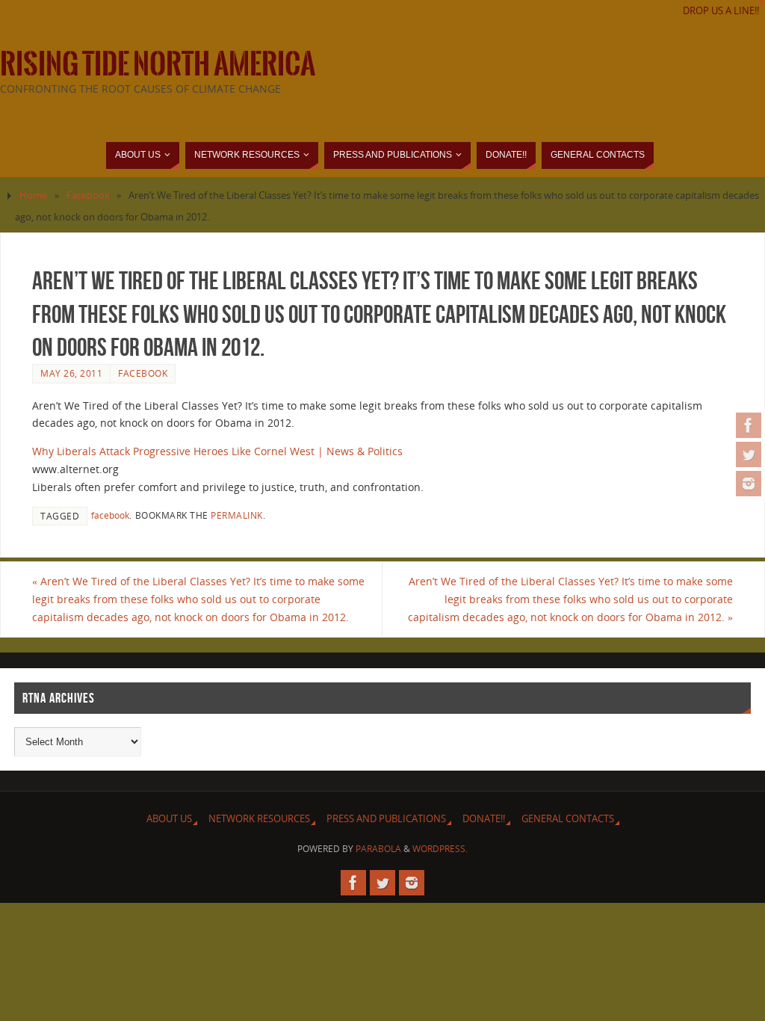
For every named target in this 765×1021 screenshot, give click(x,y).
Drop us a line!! (721, 10)
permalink (237, 515)
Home (33, 195)
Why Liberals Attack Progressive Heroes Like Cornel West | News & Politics (217, 451)
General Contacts (567, 818)
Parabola (378, 848)
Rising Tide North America (157, 64)
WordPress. (440, 848)
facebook (110, 515)
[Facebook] (748, 425)
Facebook (88, 195)
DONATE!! (483, 818)
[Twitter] (748, 454)
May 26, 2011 (71, 373)
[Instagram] (748, 483)
